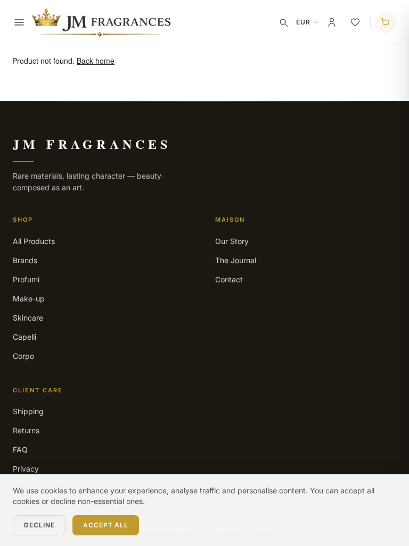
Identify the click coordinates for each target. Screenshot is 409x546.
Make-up (29, 298)
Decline (39, 525)
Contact (229, 279)
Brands (25, 260)
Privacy (26, 468)
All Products (34, 241)
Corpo (23, 355)
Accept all (106, 525)
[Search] (283, 22)
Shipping (28, 411)
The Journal (235, 260)
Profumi (26, 279)
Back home (95, 60)
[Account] (331, 22)
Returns (26, 430)
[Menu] (19, 22)
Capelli (24, 336)
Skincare (28, 317)
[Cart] (385, 22)
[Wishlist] (355, 22)
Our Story (232, 241)
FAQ (20, 449)
